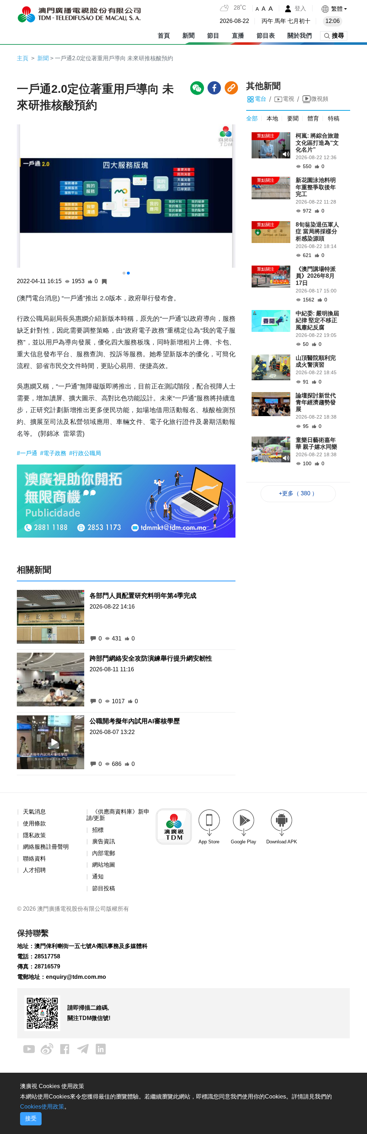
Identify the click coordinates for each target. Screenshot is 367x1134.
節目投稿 (103, 888)
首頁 (164, 35)
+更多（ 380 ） (298, 493)
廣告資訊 (103, 841)
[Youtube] (29, 1048)
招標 (98, 830)
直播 (238, 35)
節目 (213, 35)
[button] (334, 9)
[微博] (47, 1048)
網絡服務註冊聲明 (46, 847)
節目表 (266, 35)
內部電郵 (103, 853)
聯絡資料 (34, 859)
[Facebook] (65, 1048)
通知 (98, 876)
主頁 (22, 58)
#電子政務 (54, 453)
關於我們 (299, 35)
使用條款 (34, 823)
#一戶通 (28, 453)
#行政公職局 (85, 453)
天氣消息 (34, 812)
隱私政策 (34, 835)
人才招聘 (34, 870)
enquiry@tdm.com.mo (76, 977)
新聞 (188, 35)
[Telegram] (83, 1048)
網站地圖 (103, 865)
